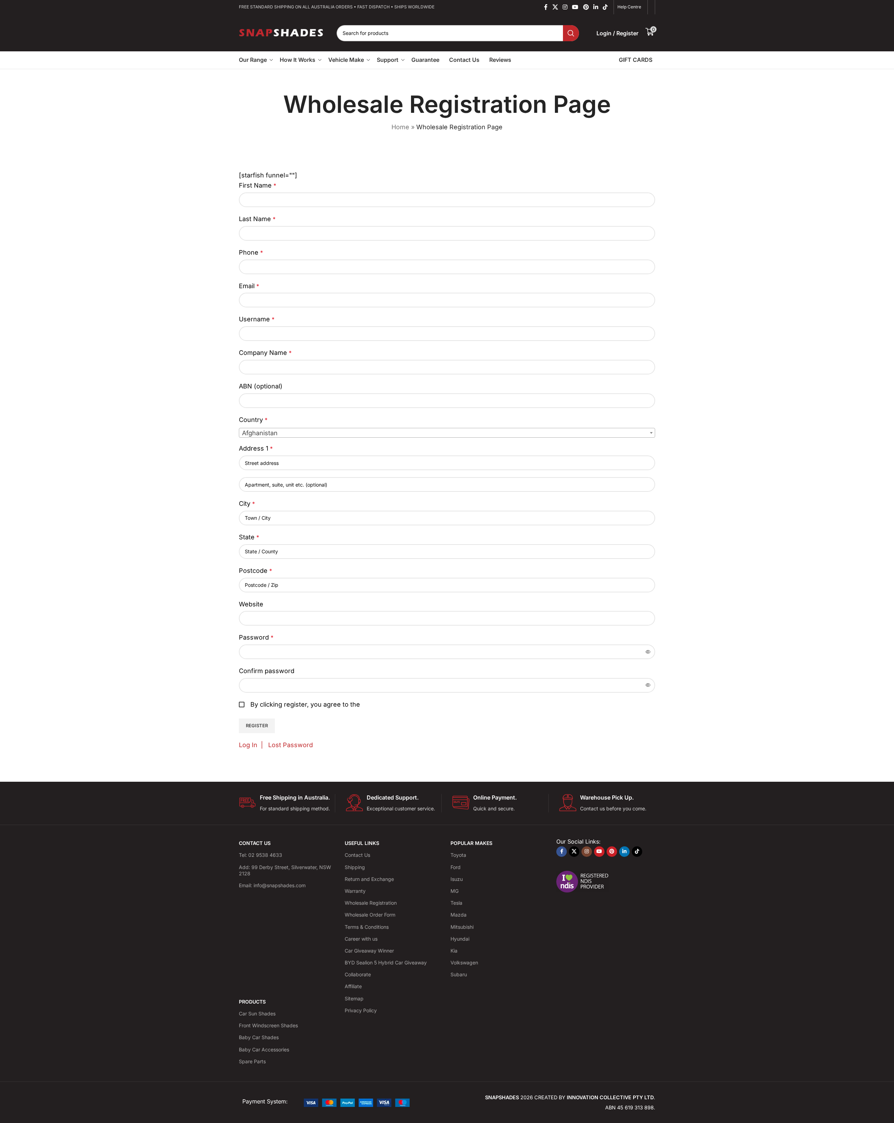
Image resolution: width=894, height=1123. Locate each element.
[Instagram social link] (565, 7)
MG (454, 891)
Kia (453, 951)
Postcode (255, 570)
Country (253, 419)
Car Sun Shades (257, 1013)
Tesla (456, 903)
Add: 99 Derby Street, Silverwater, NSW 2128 (285, 870)
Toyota (458, 855)
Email (249, 286)
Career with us (361, 939)
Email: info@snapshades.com (272, 885)
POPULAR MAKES (471, 843)
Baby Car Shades (259, 1037)
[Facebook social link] (546, 7)
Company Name (265, 352)
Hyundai (459, 939)
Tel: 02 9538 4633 (260, 855)
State (249, 537)
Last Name (257, 219)
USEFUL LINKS (362, 843)
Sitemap (354, 998)
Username (256, 319)
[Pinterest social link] (586, 7)
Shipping (355, 867)
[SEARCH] (571, 33)
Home (400, 127)
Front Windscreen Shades (268, 1025)
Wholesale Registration (371, 903)
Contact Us (357, 855)
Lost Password (290, 745)
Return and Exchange (369, 879)
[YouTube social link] (575, 7)
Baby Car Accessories (264, 1049)
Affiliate (353, 986)
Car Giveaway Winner (369, 951)
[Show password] (648, 652)
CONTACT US (255, 843)
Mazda (458, 915)
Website (251, 604)
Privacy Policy (361, 1010)
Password (256, 637)
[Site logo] (281, 32)
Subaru (458, 974)
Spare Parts (252, 1061)
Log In (248, 745)
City (247, 503)
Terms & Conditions (367, 927)
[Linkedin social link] (595, 7)
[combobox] (447, 433)
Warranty (355, 891)
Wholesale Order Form (370, 915)
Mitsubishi (462, 927)
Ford (455, 867)
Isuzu (456, 879)
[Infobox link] (287, 803)
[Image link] (357, 1102)
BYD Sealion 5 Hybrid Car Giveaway (386, 962)
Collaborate (358, 974)
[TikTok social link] (605, 7)
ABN (261, 386)
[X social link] (555, 7)
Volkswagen (464, 962)
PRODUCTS (252, 1002)
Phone (251, 252)
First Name (257, 185)
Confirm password (266, 670)
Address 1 (256, 448)
